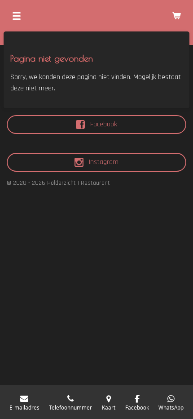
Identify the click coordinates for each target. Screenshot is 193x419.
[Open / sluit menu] (16, 16)
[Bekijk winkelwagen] (176, 16)
